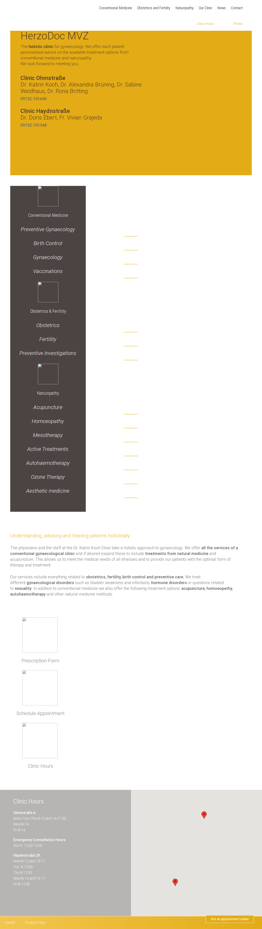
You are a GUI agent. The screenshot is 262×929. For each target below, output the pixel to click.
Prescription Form (40, 661)
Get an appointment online (230, 919)
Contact (237, 8)
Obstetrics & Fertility (48, 311)
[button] (204, 815)
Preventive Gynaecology (48, 229)
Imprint (10, 922)
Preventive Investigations (47, 353)
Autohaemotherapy (48, 463)
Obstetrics (48, 325)
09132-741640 (33, 98)
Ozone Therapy (48, 477)
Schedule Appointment (40, 713)
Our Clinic (205, 8)
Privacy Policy (35, 922)
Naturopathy (184, 8)
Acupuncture (47, 407)
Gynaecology (47, 257)
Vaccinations (48, 271)
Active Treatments (47, 449)
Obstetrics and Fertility (153, 8)
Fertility (47, 339)
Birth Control (48, 243)
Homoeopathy (48, 421)
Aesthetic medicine (47, 491)
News (221, 8)
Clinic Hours (40, 766)
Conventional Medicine (115, 8)
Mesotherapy (48, 435)
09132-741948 (33, 125)
